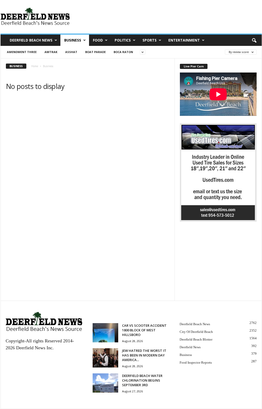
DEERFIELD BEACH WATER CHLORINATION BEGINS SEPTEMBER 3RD (142, 380)
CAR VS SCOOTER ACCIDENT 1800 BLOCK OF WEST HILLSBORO (144, 330)
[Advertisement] (218, 265)
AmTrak (51, 52)
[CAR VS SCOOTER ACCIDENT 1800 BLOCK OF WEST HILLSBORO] (105, 332)
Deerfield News (190, 347)
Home (34, 66)
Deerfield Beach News (31, 40)
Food (98, 40)
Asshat (71, 52)
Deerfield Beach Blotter (196, 339)
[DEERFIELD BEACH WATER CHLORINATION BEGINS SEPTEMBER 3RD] (105, 383)
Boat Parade (95, 52)
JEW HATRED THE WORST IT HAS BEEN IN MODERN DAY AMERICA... (144, 355)
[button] (254, 40)
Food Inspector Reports (196, 362)
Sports (150, 40)
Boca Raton (123, 52)
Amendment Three (22, 52)
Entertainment (184, 40)
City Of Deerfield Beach (196, 332)
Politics (123, 40)
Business (72, 40)
